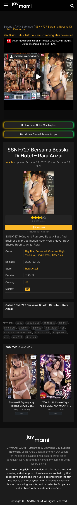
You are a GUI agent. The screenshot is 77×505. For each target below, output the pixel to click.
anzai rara (49, 322)
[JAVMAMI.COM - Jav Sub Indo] (22, 5)
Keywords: (8, 322)
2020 (19, 322)
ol (34, 254)
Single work (43, 254)
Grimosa (53, 251)
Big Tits (29, 251)
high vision (51, 327)
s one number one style (17, 332)
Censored (41, 251)
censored (9, 327)
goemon (23, 327)
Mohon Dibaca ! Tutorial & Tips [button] (40, 134)
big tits (63, 322)
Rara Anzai (31, 268)
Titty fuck (57, 254)
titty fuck (31, 337)
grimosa (36, 327)
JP (26, 282)
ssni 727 (17, 337)
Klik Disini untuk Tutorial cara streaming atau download (38, 35)
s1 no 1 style (42, 332)
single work (59, 332)
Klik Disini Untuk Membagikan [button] (40, 125)
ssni (6, 337)
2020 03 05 (33, 322)
